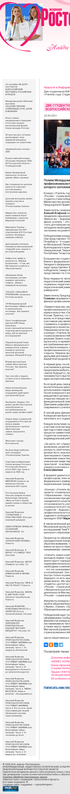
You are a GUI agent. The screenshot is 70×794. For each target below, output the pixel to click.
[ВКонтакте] (46, 645)
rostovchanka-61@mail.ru (46, 779)
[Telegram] (61, 645)
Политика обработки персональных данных (25, 777)
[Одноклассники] (51, 645)
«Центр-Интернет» (44, 784)
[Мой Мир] (56, 645)
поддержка (26, 784)
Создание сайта (11, 784)
